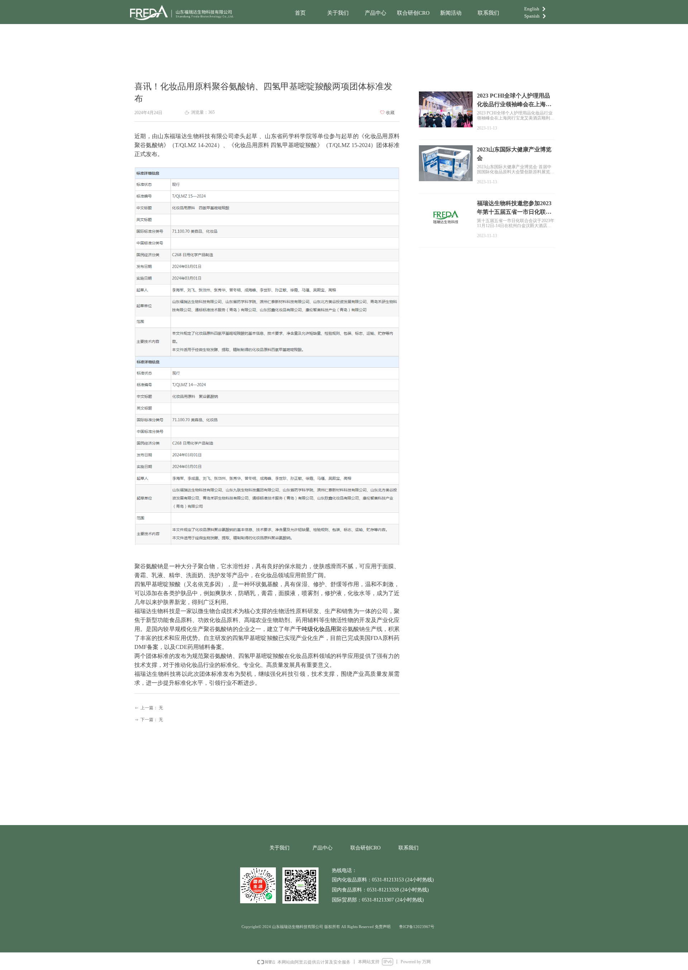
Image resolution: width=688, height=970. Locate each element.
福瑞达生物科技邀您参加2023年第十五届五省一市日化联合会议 (514, 208)
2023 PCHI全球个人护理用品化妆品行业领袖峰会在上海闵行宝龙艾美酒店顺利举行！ (514, 101)
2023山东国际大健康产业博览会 (514, 153)
